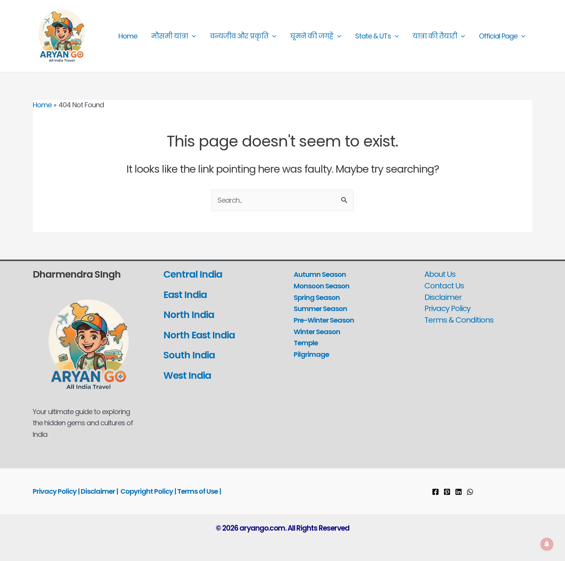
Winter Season (317, 331)
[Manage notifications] (547, 544)
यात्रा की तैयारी (434, 36)
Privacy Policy (447, 308)
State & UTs (373, 36)
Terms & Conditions (459, 320)
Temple (306, 343)
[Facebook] (435, 491)
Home (127, 36)
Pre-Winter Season (324, 320)
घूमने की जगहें (311, 36)
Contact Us (444, 285)
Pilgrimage (311, 354)
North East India (199, 335)
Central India (192, 274)
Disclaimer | (99, 491)
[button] (192, 36)
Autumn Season (320, 274)
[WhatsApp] (470, 491)
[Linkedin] (458, 491)
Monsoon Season (321, 286)
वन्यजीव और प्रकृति (239, 36)
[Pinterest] (447, 491)
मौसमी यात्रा (169, 36)
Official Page (498, 36)
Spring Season (317, 297)
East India (185, 294)
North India (188, 314)
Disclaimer (443, 297)
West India (188, 375)
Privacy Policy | (57, 491)
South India (189, 355)
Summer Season (320, 308)
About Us (439, 274)
